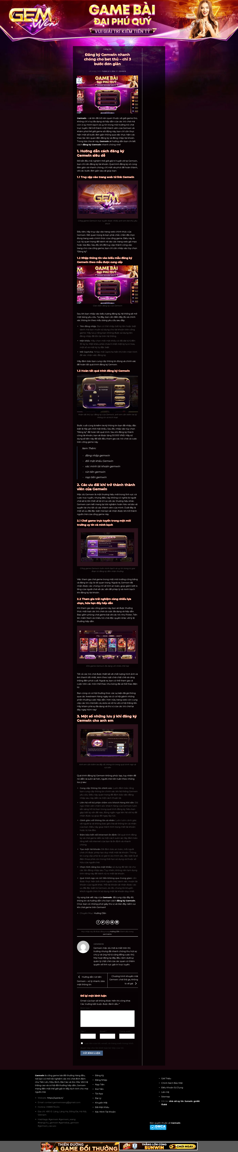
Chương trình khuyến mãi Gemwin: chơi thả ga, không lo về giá (123, 980)
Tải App (99, 1093)
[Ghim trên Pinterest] (112, 922)
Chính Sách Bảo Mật (172, 1083)
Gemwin (122, 71)
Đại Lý (98, 1098)
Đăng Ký (99, 1075)
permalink (107, 934)
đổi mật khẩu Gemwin (99, 461)
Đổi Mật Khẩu (102, 1107)
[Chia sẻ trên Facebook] (98, 922)
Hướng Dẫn (107, 49)
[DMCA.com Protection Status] (158, 1127)
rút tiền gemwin (95, 471)
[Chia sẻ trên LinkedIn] (117, 922)
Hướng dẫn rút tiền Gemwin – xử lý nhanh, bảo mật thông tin (91, 981)
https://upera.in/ (55, 1098)
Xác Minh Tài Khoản (105, 1111)
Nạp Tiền (99, 1084)
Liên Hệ (165, 1092)
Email (103, 1031)
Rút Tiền (99, 1089)
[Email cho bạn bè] (108, 922)
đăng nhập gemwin (97, 455)
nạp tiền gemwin (95, 477)
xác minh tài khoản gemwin (102, 466)
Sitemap (165, 1096)
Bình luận (85, 1008)
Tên (83, 1031)
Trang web (124, 1031)
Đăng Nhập (101, 1080)
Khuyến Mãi (101, 1102)
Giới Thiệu (166, 1078)
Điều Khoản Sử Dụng (172, 1087)
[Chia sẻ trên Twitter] (103, 922)
